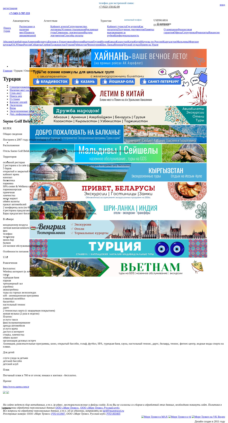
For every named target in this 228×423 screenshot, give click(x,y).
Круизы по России (152, 41)
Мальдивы (183, 41)
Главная (7, 70)
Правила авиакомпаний (27, 34)
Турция (70, 44)
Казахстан (122, 41)
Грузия (97, 41)
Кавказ (112, 41)
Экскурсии (16, 105)
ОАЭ (14, 44)
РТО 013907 (58, 413)
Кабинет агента (59, 26)
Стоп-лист (16, 93)
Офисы (178, 32)
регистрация (10, 8)
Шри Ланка (107, 44)
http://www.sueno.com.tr (16, 386)
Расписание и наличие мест (27, 29)
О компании (171, 29)
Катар (131, 41)
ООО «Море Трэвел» (67, 407)
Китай (137, 41)
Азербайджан (20, 41)
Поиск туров (7, 29)
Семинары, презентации (70, 32)
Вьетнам (88, 41)
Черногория (94, 44)
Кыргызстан (170, 41)
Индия (104, 41)
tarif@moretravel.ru (113, 410)
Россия (27, 44)
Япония (118, 44)
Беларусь (43, 41)
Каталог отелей (18, 102)
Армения (33, 41)
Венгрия (78, 41)
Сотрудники (189, 32)
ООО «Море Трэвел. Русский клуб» (100, 407)
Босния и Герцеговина (61, 41)
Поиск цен (16, 96)
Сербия (46, 44)
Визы (13, 108)
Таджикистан (58, 44)
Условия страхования (73, 29)
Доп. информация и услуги (25, 114)
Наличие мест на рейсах (23, 90)
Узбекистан (80, 44)
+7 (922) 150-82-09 (109, 6)
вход (222, 4)
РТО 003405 (113, 413)
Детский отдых (131, 44)
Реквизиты (202, 32)
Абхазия (7, 41)
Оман (20, 44)
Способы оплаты (73, 35)
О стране (15, 99)
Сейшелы (36, 44)
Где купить (132, 26)
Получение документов (131, 29)
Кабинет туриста (116, 26)
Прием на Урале (149, 44)
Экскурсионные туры (22, 111)
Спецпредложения (20, 87)
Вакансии (214, 32)
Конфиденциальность (126, 35)
